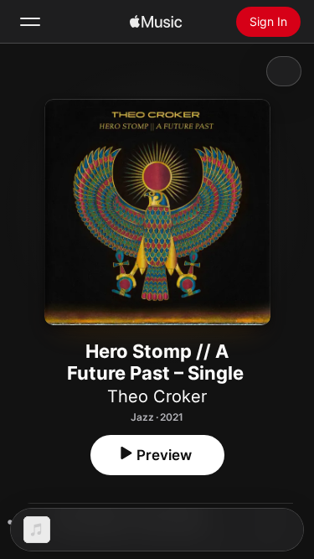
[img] (156, 21)
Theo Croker (157, 396)
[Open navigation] (30, 21)
